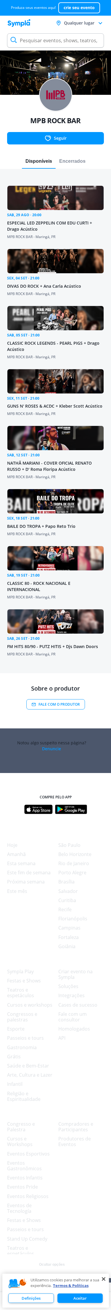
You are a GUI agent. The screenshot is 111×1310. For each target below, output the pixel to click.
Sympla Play (20, 971)
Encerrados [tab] (72, 161)
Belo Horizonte (74, 854)
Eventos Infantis (25, 1177)
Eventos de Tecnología (19, 1208)
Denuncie (51, 748)
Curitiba (67, 900)
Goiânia (66, 946)
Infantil (14, 1084)
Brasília (66, 881)
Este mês (17, 891)
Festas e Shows (24, 980)
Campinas (69, 928)
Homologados (74, 1029)
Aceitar (80, 1298)
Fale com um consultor (72, 1017)
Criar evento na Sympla (75, 974)
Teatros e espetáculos (20, 993)
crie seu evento (79, 7)
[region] (55, 1291)
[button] (17, 1283)
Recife (65, 909)
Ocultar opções (52, 1264)
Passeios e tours (25, 1038)
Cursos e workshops (29, 1005)
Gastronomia (22, 1047)
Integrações (71, 995)
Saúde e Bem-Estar (28, 1065)
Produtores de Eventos (74, 1141)
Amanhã (16, 854)
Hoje (12, 845)
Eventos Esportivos (28, 1153)
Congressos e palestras (22, 1017)
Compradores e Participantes (75, 1127)
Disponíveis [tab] (38, 161)
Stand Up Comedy (27, 1239)
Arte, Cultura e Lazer (29, 1075)
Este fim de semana (29, 872)
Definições (31, 1298)
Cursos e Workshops (20, 1141)
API (61, 1038)
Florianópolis (72, 918)
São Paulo (69, 845)
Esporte (16, 1029)
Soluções (68, 986)
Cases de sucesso (77, 1005)
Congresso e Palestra (21, 1127)
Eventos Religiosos (28, 1196)
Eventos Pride (22, 1187)
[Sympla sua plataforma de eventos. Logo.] (19, 23)
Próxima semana (26, 881)
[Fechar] (103, 1278)
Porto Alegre (72, 872)
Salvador (68, 891)
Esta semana (21, 863)
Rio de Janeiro (73, 863)
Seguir (60, 138)
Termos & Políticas (71, 1285)
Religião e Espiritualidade (24, 1096)
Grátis (14, 1056)
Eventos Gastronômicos (24, 1166)
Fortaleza (68, 937)
